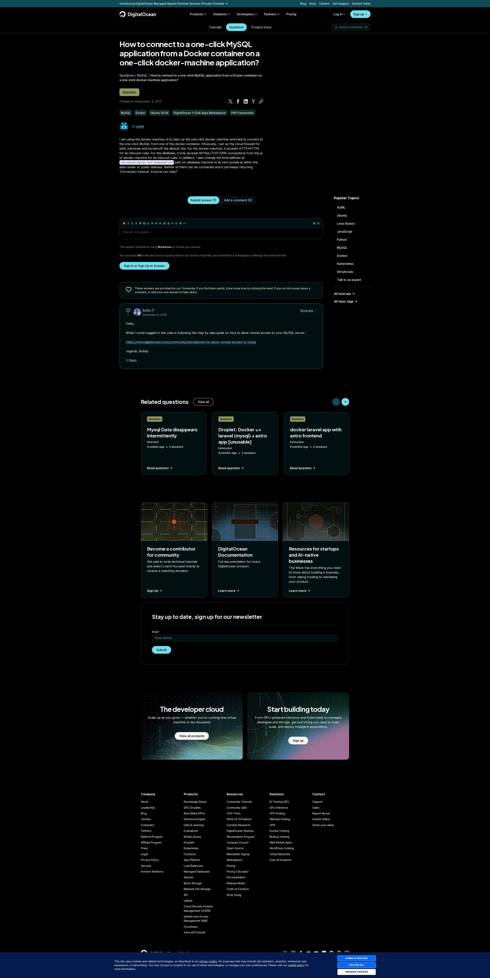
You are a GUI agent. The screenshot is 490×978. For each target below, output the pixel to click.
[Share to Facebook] (238, 101)
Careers (324, 3)
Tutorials (215, 27)
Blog (303, 3)
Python (342, 239)
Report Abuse (321, 813)
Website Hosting (280, 819)
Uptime (188, 900)
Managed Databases (197, 871)
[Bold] (124, 223)
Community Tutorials (239, 801)
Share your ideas (323, 825)
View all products (191, 736)
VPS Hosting (277, 813)
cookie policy (296, 965)
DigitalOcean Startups (240, 830)
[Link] (140, 223)
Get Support (341, 3)
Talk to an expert (349, 280)
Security (146, 865)
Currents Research (238, 825)
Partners (146, 830)
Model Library (192, 836)
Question (129, 92)
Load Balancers (193, 865)
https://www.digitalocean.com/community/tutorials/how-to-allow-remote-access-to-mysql (191, 342)
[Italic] (128, 223)
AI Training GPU (279, 801)
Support (317, 801)
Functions (190, 854)
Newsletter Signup (238, 854)
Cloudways (191, 926)
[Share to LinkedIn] (245, 101)
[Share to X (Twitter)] (230, 101)
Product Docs (261, 27)
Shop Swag (234, 894)
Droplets (189, 842)
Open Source (235, 848)
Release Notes (236, 883)
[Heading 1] (152, 223)
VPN (272, 825)
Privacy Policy (150, 859)
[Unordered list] (164, 223)
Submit (162, 650)
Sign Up (152, 591)
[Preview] (314, 223)
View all (203, 402)
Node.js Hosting (279, 836)
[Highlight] (148, 223)
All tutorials (345, 272)
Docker (342, 256)
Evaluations (191, 830)
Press (144, 848)
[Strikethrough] (136, 223)
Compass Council (237, 842)
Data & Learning (194, 825)
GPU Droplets (192, 807)
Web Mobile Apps (281, 842)
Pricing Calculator (238, 871)
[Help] (318, 223)
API (186, 894)
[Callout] (176, 223)
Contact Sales (361, 3)
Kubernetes (345, 264)
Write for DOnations (239, 819)
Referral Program (152, 836)
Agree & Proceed (356, 958)
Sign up (358, 14)
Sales (315, 807)
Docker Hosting (279, 830)
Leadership (148, 807)
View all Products (195, 932)
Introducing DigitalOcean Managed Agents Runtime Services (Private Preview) (171, 3)
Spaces (188, 877)
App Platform (192, 859)
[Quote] (172, 223)
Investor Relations (152, 871)
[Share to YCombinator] (253, 101)
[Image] (144, 223)
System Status (321, 819)
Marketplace (235, 859)
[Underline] (132, 223)
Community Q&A (237, 807)
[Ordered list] (168, 223)
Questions (236, 27)
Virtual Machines (280, 854)
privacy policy (208, 961)
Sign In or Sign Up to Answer (144, 266)
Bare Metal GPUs (194, 813)
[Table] (180, 223)
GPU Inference (279, 807)
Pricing (231, 865)
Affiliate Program (151, 842)
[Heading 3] (160, 223)
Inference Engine (194, 819)
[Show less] (315, 310)
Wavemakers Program (241, 836)
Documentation (236, 877)
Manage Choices (356, 971)
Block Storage (193, 883)
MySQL (142, 75)
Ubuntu (342, 215)
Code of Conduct (238, 889)
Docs (312, 3)
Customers (147, 825)
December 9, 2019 (155, 314)
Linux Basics (346, 223)
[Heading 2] (156, 223)
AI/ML (341, 207)
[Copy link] (261, 101)
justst (140, 126)
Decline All (356, 964)
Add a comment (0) (238, 200)
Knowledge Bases (195, 801)
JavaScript (344, 231)
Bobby (147, 310)
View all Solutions (281, 859)
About (144, 801)
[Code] (184, 223)
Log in (337, 14)
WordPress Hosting (282, 848)
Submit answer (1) (203, 200)
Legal (144, 854)
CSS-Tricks (234, 813)
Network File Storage (197, 889)
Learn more (226, 591)
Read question (158, 468)
